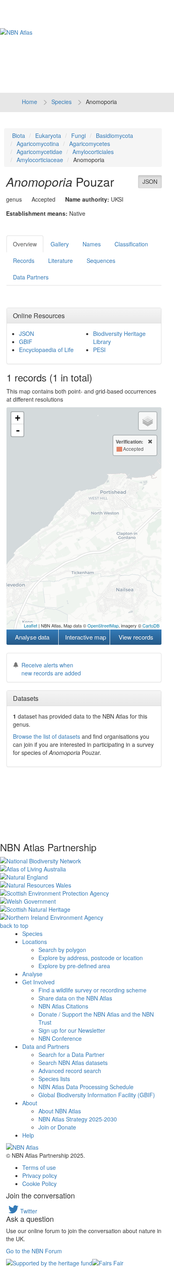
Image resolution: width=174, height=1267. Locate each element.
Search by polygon (62, 950)
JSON (149, 181)
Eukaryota (48, 135)
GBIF (25, 342)
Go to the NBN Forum (34, 1251)
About (29, 1103)
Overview (25, 244)
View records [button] (136, 637)
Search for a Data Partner (71, 1054)
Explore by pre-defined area (74, 966)
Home (29, 102)
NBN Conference (60, 1038)
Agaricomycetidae (39, 152)
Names (92, 244)
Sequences (101, 260)
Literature (60, 260)
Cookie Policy (39, 1183)
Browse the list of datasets (46, 736)
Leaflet (30, 625)
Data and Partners (45, 1046)
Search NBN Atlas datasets (73, 1063)
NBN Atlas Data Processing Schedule (86, 1087)
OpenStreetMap (103, 625)
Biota (18, 135)
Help (28, 1135)
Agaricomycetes (89, 144)
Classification (131, 244)
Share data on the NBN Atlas (75, 998)
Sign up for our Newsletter (71, 1030)
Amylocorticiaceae (40, 160)
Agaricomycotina (38, 144)
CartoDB (150, 625)
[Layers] (148, 421)
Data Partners (31, 277)
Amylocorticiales (93, 152)
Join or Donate (57, 1127)
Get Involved (38, 982)
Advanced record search (69, 1071)
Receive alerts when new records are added (51, 669)
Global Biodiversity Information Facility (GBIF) (96, 1095)
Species (61, 102)
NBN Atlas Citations (63, 1006)
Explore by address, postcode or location (90, 958)
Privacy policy (39, 1175)
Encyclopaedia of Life (46, 350)
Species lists (54, 1079)
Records (23, 260)
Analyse (32, 974)
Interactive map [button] (85, 637)
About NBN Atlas (59, 1111)
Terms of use (39, 1167)
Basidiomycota (114, 135)
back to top (14, 925)
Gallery (60, 244)
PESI (99, 350)
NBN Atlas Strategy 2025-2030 (77, 1119)
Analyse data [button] (32, 637)
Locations (34, 942)
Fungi (78, 135)
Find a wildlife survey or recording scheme (92, 990)
